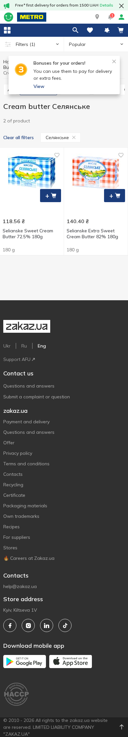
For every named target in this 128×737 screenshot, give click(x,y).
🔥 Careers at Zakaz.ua (28, 558)
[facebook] (9, 625)
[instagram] (28, 625)
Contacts (13, 474)
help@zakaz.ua (20, 586)
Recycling (13, 485)
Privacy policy (17, 453)
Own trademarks (21, 516)
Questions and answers (28, 386)
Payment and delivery (26, 422)
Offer (8, 443)
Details (106, 5)
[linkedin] (46, 625)
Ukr (7, 346)
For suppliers (16, 537)
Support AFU (17, 359)
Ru (24, 346)
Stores (10, 548)
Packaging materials (25, 506)
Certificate (14, 495)
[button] (97, 17)
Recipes (11, 527)
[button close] (121, 6)
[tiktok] (65, 625)
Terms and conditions (26, 464)
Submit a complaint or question (36, 397)
